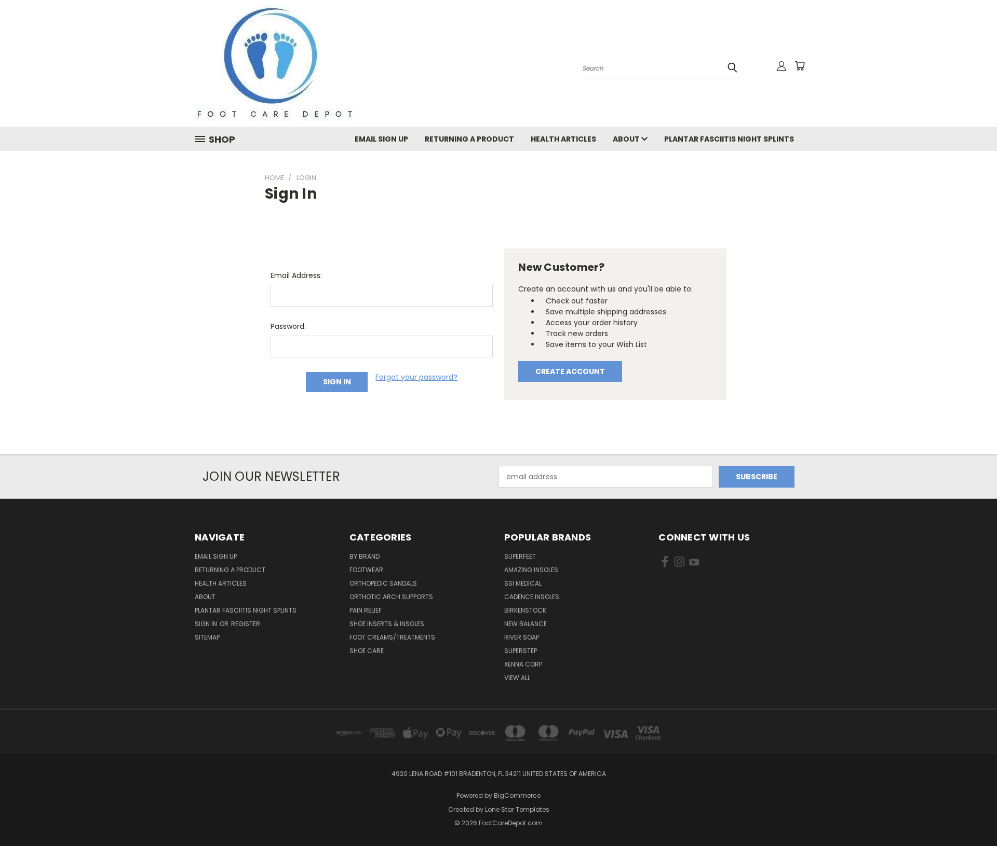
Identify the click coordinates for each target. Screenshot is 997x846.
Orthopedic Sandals (383, 583)
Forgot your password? (416, 377)
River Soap (521, 637)
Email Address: (296, 275)
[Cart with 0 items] (799, 66)
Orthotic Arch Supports (391, 596)
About (627, 139)
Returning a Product (469, 139)
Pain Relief (365, 610)
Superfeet (520, 556)
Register (245, 623)
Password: (288, 326)
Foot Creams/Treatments (392, 637)
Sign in (207, 623)
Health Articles (563, 139)
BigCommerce (517, 795)
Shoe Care (366, 650)
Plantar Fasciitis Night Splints (729, 139)
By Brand (364, 556)
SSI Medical (523, 583)
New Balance (525, 623)
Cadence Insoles (531, 596)
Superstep (520, 650)
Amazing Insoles (531, 569)
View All (517, 677)
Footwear (366, 569)
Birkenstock (525, 610)
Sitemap (207, 637)
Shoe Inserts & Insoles (386, 623)
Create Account (570, 371)
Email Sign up (381, 139)
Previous (969, 813)
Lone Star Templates (517, 809)
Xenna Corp (523, 664)
